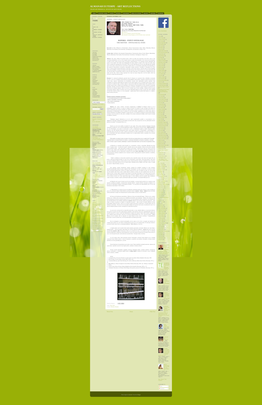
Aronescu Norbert (161, 39)
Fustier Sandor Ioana (162, 99)
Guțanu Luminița (161, 109)
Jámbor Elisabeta (161, 117)
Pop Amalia (160, 171)
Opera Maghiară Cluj (96, 225)
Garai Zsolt (160, 102)
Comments (162, 388)
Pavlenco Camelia (161, 166)
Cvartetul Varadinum (162, 83)
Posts (161, 386)
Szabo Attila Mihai (162, 208)
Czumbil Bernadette (162, 85)
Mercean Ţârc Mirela (162, 138)
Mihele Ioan (160, 140)
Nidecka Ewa (160, 154)
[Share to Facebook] (122, 303)
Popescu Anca (161, 174)
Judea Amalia (160, 120)
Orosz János (160, 163)
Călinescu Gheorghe (162, 60)
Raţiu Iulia (160, 179)
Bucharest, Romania (115, 306)
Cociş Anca (160, 75)
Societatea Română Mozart (97, 231)
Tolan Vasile (112, 305)
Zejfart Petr (160, 239)
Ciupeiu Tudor (161, 72)
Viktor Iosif (160, 236)
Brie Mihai (160, 57)
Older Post (152, 311)
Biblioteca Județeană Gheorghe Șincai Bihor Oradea (96, 213)
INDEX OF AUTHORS (136, 13)
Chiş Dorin (160, 68)
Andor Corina (161, 37)
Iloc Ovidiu (160, 114)
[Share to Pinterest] (123, 303)
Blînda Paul (160, 49)
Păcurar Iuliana (161, 164)
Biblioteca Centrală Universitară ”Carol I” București (96, 205)
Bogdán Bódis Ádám (162, 50)
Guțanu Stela (160, 110)
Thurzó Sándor (161, 214)
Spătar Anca (160, 201)
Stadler (159, 203)
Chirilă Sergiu (161, 67)
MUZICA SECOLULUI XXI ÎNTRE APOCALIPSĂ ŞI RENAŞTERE (166, 295)
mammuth (130, 394)
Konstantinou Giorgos (162, 123)
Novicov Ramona (161, 156)
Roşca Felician (161, 186)
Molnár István (161, 143)
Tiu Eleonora (160, 218)
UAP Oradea (160, 226)
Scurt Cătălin (160, 192)
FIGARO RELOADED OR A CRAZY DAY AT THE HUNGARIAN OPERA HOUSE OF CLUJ (163, 352)
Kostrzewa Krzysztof (162, 125)
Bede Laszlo (160, 45)
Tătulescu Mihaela (161, 213)
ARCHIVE (145, 13)
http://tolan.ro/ (125, 32)
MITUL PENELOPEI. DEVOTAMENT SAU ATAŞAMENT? (166, 367)
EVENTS (112, 13)
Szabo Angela (161, 206)
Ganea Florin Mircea (162, 101)
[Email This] (118, 303)
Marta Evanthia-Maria (162, 137)
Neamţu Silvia (161, 152)
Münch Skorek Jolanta (162, 145)
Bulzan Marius (161, 59)
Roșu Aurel (160, 189)
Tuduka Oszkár (161, 224)
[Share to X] (121, 303)
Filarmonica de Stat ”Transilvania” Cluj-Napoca (97, 220)
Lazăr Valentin (161, 128)
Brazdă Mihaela (161, 55)
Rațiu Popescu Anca (162, 181)
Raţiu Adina (160, 177)
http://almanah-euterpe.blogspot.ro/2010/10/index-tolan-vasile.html (136, 34)
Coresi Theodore (161, 78)
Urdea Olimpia (161, 228)
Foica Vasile (160, 96)
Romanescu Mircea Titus (163, 184)
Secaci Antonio (161, 194)
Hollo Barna (160, 112)
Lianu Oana (160, 130)
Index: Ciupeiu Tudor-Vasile (166, 325)
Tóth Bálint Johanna (162, 223)
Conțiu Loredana (161, 77)
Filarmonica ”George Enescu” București (96, 223)
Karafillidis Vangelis (162, 122)
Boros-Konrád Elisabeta (163, 52)
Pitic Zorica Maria (161, 169)
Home (131, 311)
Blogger (139, 394)
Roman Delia (160, 182)
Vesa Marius (160, 232)
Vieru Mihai (160, 234)
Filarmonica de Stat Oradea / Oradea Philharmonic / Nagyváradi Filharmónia (163, 90)
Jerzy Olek (160, 119)
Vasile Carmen (161, 229)
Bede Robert (160, 47)
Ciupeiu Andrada (161, 70)
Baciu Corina (160, 41)
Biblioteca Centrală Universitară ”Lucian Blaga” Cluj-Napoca (97, 209)
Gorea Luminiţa (161, 105)
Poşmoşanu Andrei (161, 176)
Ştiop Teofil (160, 205)
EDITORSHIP (126, 13)
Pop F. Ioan (160, 172)
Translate (102, 103)
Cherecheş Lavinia (161, 62)
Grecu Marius (161, 107)
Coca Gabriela (161, 73)
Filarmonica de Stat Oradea (97, 218)
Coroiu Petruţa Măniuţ (162, 80)
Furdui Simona (161, 97)
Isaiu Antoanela (161, 115)
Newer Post (110, 311)
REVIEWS (118, 13)
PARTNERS (152, 13)
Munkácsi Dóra (161, 148)
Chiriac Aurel (160, 65)
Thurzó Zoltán (161, 216)
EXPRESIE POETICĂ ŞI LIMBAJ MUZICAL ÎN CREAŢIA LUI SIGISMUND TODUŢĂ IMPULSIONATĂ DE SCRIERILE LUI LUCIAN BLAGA (163, 311)
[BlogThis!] (119, 303)
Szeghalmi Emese (161, 210)
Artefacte (94, 202)
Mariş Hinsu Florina (162, 135)
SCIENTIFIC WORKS (103, 13)
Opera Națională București (97, 227)
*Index (159, 36)
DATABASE (160, 13)
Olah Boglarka (161, 157)
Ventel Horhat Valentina (163, 231)
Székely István (161, 211)
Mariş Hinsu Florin (162, 133)
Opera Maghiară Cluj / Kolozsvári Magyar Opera (163, 160)
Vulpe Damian (161, 237)
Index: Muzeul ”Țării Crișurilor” (162, 380)
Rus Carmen (160, 190)
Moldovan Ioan (161, 141)
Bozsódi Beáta (161, 54)
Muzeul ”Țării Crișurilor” (163, 150)
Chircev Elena (161, 63)
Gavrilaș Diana (161, 104)
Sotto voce (160, 200)
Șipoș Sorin (160, 195)
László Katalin (161, 127)
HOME (94, 13)
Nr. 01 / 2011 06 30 (96, 121)
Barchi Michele (161, 44)
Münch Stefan (161, 146)
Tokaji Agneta (161, 219)
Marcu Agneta (161, 132)
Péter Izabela (160, 168)
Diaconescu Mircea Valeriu (163, 86)
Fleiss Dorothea (161, 94)
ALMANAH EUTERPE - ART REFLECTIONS (115, 6)
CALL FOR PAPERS (162, 31)
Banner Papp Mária (162, 42)
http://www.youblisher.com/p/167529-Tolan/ (131, 33)
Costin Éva (160, 81)
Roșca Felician (161, 187)
